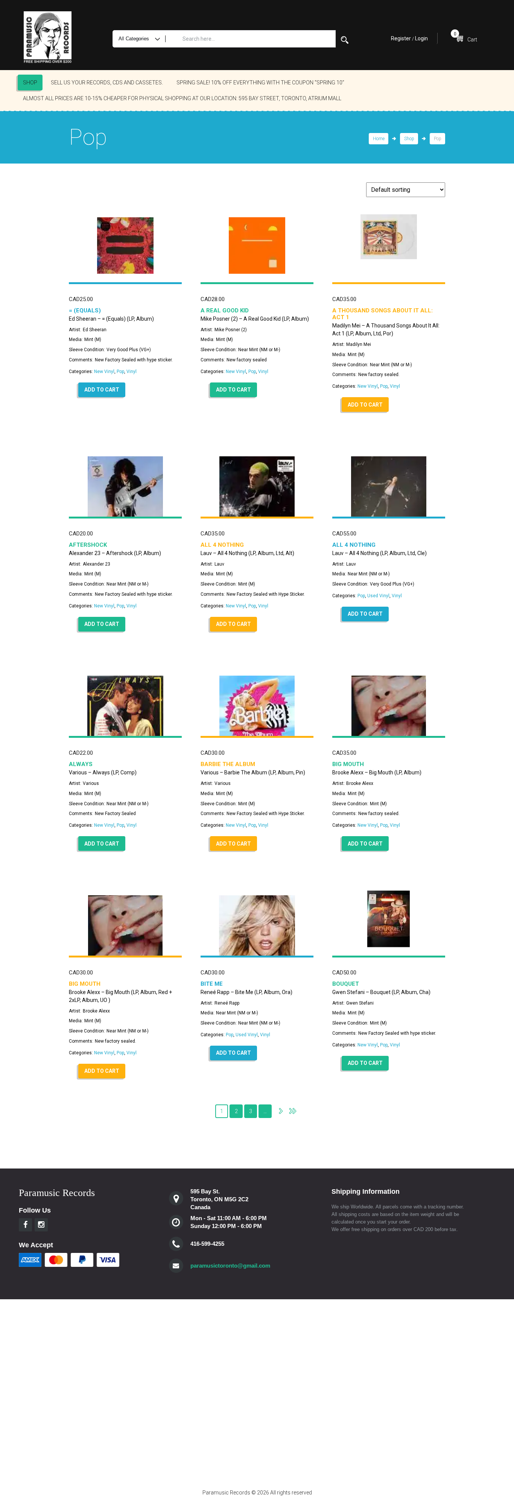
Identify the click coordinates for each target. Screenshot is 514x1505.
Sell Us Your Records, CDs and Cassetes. (107, 83)
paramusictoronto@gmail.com (230, 1265)
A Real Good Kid (225, 310)
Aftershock (88, 544)
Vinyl (131, 371)
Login (421, 38)
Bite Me (212, 983)
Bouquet (345, 983)
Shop (30, 83)
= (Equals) (85, 310)
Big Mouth (348, 764)
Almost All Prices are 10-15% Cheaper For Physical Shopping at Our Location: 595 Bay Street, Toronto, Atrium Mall (182, 98)
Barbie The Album (228, 764)
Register (401, 38)
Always (81, 764)
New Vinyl (104, 371)
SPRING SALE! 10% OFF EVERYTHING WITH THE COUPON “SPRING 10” (260, 83)
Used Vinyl (378, 595)
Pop (120, 371)
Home (379, 138)
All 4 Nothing (222, 544)
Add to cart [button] (101, 390)
